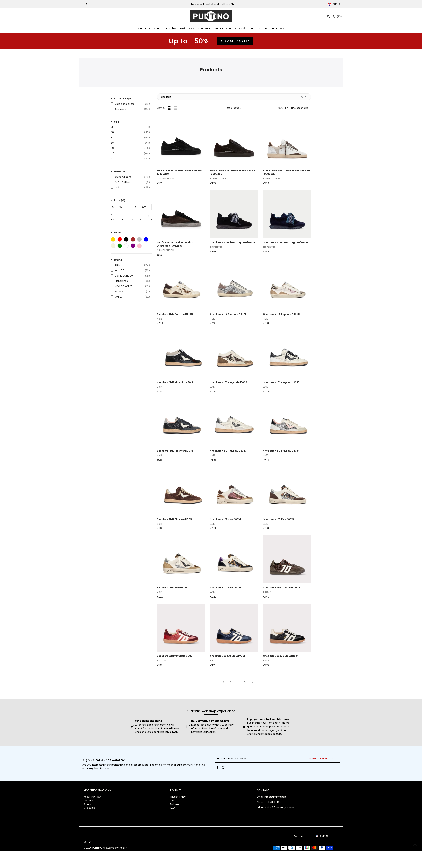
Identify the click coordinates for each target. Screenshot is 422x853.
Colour (118, 232)
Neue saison (222, 28)
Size (116, 121)
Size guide (89, 807)
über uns (278, 28)
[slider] (112, 215)
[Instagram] (85, 4)
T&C (172, 800)
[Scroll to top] (415, 844)
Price (119, 200)
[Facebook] (81, 4)
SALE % (142, 28)
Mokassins (187, 28)
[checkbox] (130, 103)
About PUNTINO (92, 796)
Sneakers (204, 28)
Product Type (122, 98)
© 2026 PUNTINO (93, 847)
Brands (87, 804)
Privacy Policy (178, 796)
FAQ (172, 807)
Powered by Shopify (115, 847)
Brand (118, 260)
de (324, 4)
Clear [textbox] (302, 96)
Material (119, 171)
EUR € (337, 4)
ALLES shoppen (245, 28)
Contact (88, 800)
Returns (174, 804)
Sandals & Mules (165, 28)
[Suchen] (328, 16)
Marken (263, 28)
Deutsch (298, 836)
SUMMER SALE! (235, 41)
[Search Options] (307, 96)
